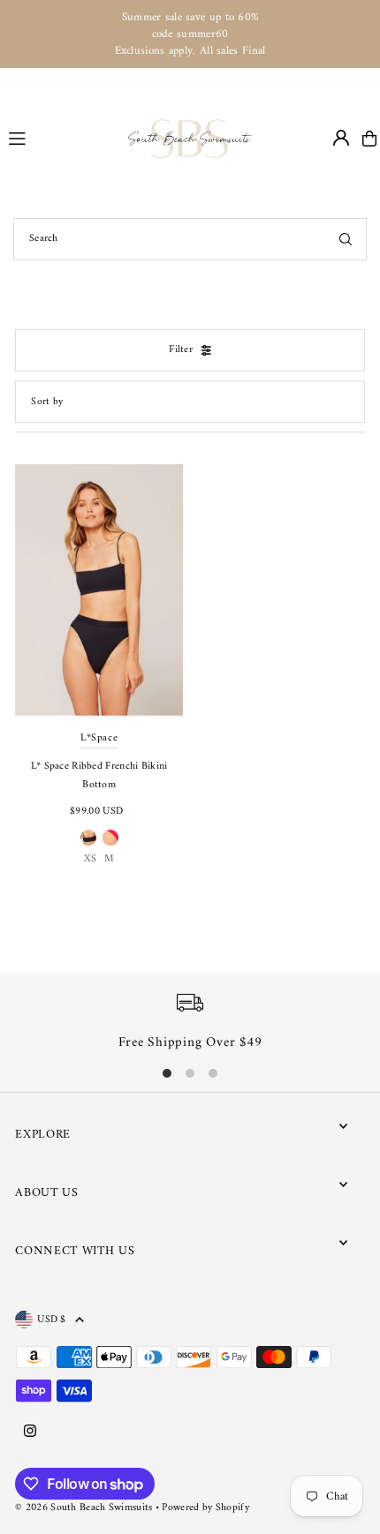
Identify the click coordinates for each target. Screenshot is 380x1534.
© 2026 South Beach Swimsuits (83, 1508)
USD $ (51, 1319)
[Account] (341, 138)
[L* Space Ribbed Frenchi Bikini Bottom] (99, 590)
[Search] (345, 239)
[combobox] (190, 239)
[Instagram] (30, 1432)
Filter (181, 350)
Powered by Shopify (205, 1508)
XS (90, 859)
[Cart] (369, 139)
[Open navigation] (61, 138)
